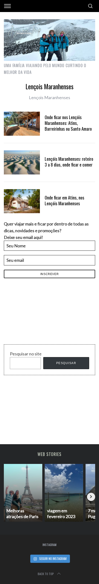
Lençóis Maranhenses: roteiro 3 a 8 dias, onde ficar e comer (69, 161)
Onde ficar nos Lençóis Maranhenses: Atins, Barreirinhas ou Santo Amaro (68, 123)
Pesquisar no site (26, 353)
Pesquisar (66, 363)
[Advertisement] (40, 312)
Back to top (46, 574)
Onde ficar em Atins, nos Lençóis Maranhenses (64, 200)
